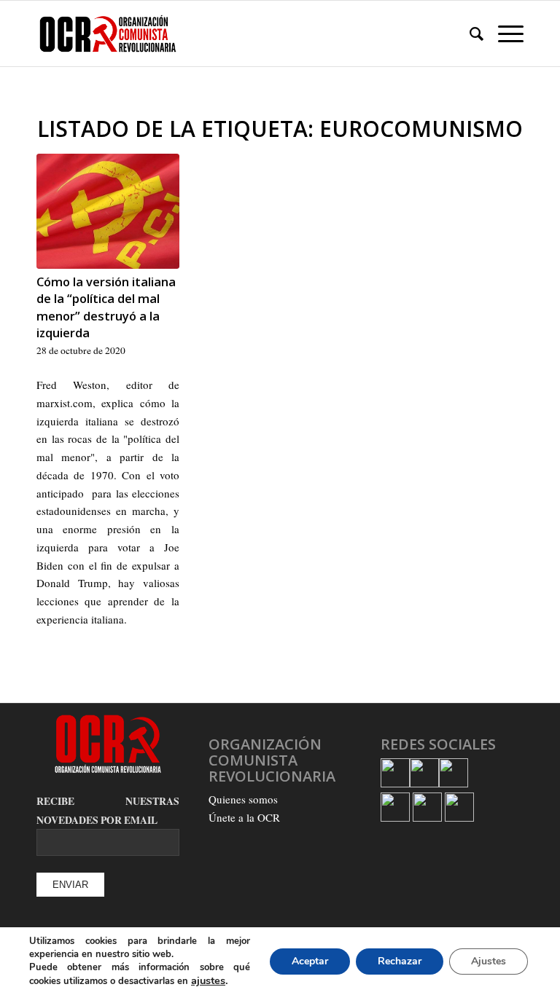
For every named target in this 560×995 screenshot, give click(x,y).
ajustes (208, 980)
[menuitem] (469, 33)
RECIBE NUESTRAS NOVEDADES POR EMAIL (107, 810)
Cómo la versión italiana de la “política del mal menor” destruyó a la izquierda (106, 306)
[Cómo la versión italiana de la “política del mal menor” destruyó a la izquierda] (107, 211)
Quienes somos (243, 799)
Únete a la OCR (244, 817)
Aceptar (310, 961)
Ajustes (488, 961)
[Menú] (503, 33)
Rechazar (399, 961)
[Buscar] (469, 33)
